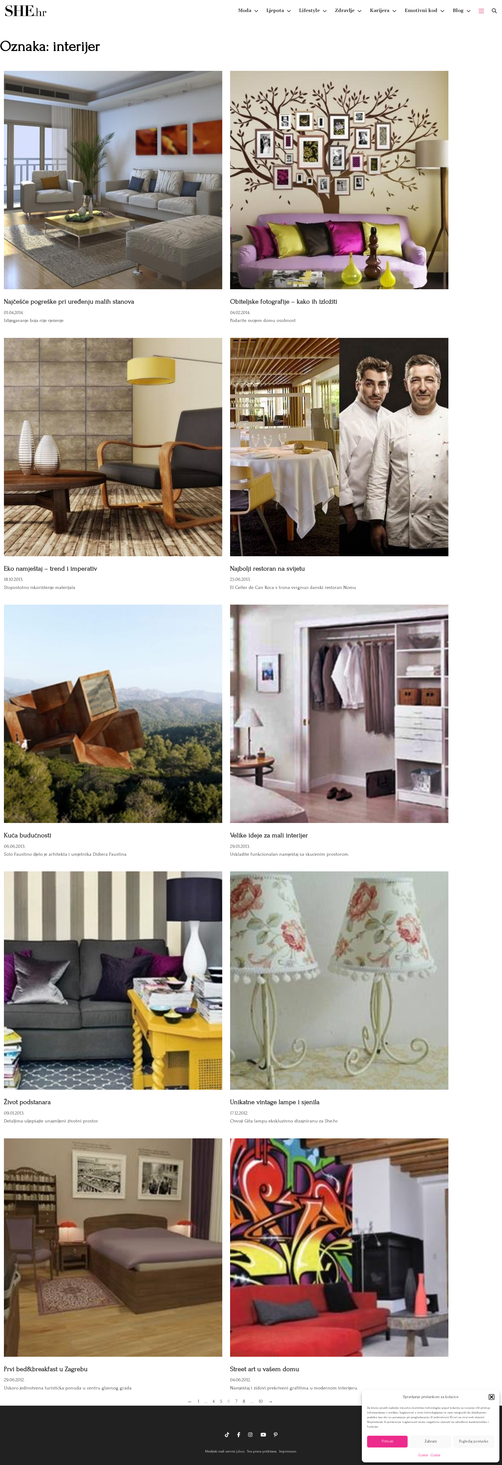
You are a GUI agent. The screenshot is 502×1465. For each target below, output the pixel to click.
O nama (423, 1454)
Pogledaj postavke (473, 1441)
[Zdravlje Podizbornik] (359, 11)
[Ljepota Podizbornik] (289, 11)
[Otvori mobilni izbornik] (481, 11)
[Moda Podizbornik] (256, 11)
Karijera (379, 11)
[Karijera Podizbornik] (394, 11)
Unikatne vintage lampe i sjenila (275, 1102)
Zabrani (431, 1441)
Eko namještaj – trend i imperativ (50, 568)
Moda (244, 11)
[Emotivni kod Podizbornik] (442, 11)
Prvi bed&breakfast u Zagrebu (46, 1369)
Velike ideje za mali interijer (269, 835)
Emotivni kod (420, 11)
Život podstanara (27, 1102)
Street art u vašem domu (264, 1369)
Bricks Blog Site (251, 1418)
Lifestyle (309, 11)
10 (261, 1401)
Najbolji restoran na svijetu (267, 568)
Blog (458, 11)
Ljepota (275, 11)
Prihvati (387, 1441)
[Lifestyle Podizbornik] (324, 11)
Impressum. (287, 1451)
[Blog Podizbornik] (468, 11)
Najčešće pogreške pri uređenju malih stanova (69, 301)
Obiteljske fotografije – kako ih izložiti (283, 301)
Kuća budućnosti (27, 835)
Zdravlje (345, 11)
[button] (491, 1397)
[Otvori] (494, 10)
